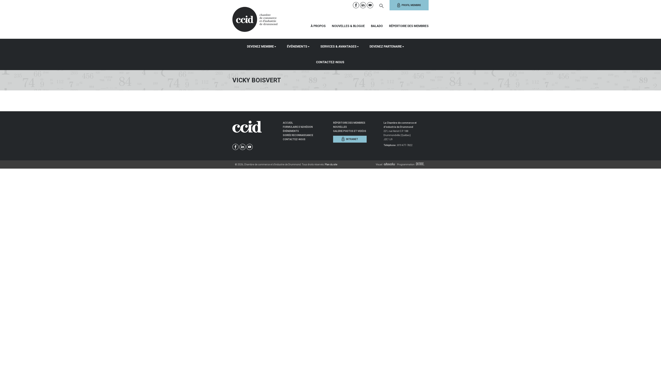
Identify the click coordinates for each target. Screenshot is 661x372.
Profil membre (411, 5)
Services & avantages (338, 46)
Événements (297, 46)
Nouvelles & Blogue (348, 26)
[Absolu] (390, 164)
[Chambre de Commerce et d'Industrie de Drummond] (254, 19)
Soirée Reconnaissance (298, 135)
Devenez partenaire (386, 46)
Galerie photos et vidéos (349, 131)
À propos (318, 26)
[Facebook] (356, 5)
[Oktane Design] (421, 164)
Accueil (288, 122)
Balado (377, 26)
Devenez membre (260, 46)
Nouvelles (340, 127)
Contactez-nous (330, 62)
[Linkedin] (363, 5)
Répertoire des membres (409, 26)
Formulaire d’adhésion (298, 127)
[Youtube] (370, 5)
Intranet (352, 139)
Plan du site (331, 164)
